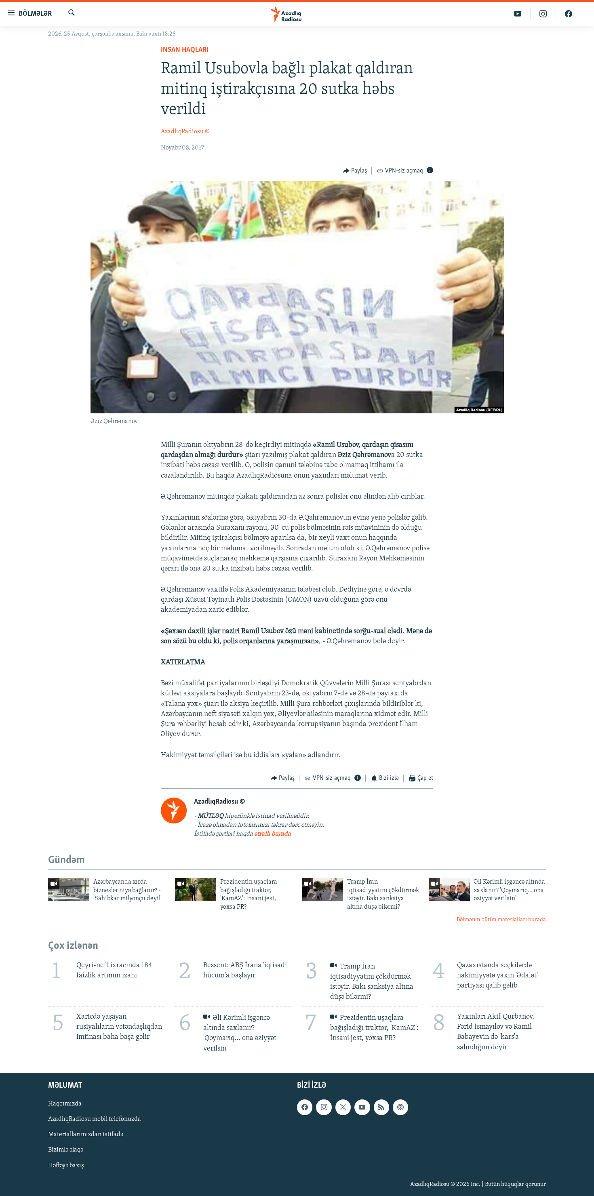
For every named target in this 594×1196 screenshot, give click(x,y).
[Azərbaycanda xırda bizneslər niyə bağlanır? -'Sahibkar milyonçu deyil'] (68, 889)
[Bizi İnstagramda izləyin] (543, 14)
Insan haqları (185, 50)
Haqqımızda (65, 1104)
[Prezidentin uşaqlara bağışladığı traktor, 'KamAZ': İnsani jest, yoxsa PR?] (195, 889)
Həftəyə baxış (66, 1165)
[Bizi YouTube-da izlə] (518, 14)
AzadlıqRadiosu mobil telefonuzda (94, 1119)
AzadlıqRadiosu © (185, 131)
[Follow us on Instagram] (323, 1107)
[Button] (355, 171)
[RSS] (381, 1107)
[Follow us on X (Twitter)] (343, 1107)
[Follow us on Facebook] (304, 1107)
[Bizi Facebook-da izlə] (568, 14)
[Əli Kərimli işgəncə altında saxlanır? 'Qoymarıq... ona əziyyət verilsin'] (449, 889)
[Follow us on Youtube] (362, 1107)
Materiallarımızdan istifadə (85, 1134)
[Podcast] (400, 1107)
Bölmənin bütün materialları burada (501, 920)
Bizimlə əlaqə (65, 1150)
